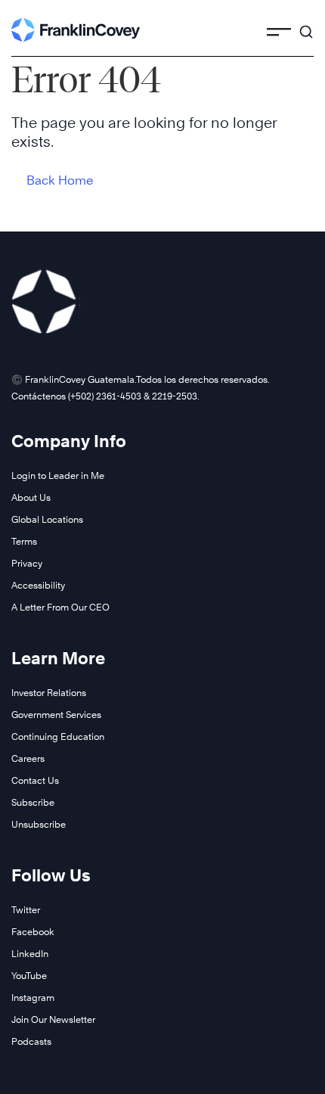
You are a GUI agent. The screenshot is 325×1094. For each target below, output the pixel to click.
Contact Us (35, 780)
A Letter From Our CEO (60, 607)
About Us (31, 497)
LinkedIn (29, 953)
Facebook (32, 931)
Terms (24, 541)
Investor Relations (48, 692)
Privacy (26, 563)
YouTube (29, 975)
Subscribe (32, 802)
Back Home (60, 180)
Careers (28, 758)
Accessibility (38, 585)
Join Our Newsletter (53, 1019)
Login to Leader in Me (57, 475)
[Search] (306, 25)
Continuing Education (57, 736)
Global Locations (47, 519)
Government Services (56, 714)
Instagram (32, 997)
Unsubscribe (38, 824)
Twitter (25, 909)
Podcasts (31, 1041)
